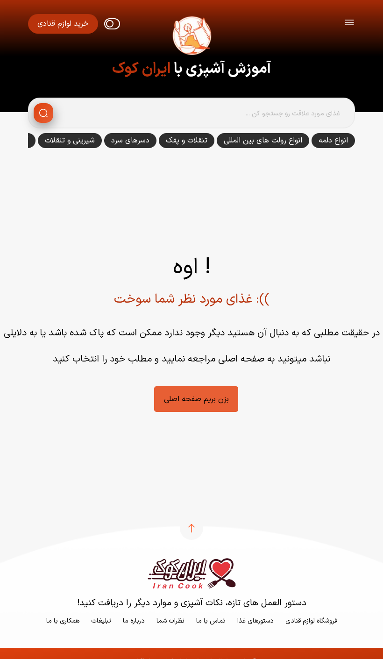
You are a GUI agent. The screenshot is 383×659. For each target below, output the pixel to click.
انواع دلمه (333, 140)
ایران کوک (141, 69)
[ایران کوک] (191, 37)
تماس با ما (211, 621)
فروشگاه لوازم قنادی (311, 621)
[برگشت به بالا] (191, 528)
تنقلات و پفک (186, 140)
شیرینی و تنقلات (70, 140)
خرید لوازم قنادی (63, 23)
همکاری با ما (62, 621)
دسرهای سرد (130, 140)
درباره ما (134, 621)
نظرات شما (170, 621)
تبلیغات (101, 621)
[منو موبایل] (349, 24)
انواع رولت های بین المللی (263, 140)
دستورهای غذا (255, 621)
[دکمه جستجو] (43, 113)
